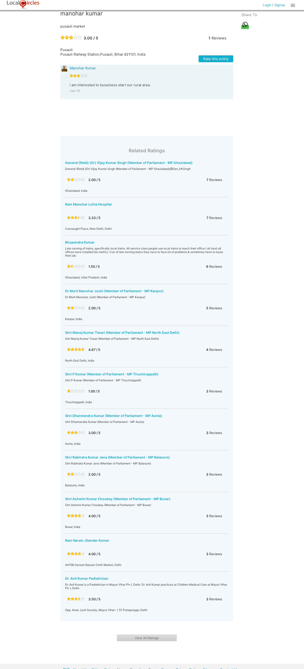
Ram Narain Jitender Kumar (87, 540)
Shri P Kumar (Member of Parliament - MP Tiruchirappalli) (111, 374)
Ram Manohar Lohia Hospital (88, 204)
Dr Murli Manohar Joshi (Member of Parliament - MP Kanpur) (114, 291)
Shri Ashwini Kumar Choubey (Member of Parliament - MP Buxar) (118, 499)
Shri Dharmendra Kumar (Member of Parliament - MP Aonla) (113, 416)
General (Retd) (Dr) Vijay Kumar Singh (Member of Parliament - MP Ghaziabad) (129, 163)
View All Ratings (147, 638)
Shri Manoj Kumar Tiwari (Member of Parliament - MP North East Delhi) (122, 332)
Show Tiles (293, 5)
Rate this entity (215, 59)
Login (267, 5)
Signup (279, 5)
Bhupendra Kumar (80, 242)
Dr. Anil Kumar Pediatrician (86, 578)
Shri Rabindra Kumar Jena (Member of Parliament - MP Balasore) (117, 457)
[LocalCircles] (23, 4)
